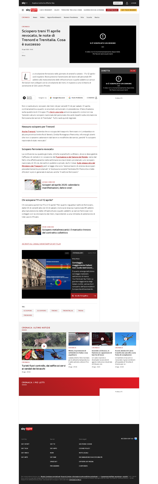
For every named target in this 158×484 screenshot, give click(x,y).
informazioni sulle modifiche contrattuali (85, 476)
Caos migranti (46, 10)
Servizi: (52, 439)
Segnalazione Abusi (75, 480)
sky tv (52, 444)
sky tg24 (24, 448)
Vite (82, 17)
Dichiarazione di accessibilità (90, 457)
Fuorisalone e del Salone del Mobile (72, 157)
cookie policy (84, 448)
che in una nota (56, 112)
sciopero (41, 311)
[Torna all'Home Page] (31, 10)
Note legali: (83, 439)
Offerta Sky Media (86, 461)
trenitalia (68, 311)
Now (52, 453)
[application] (28, 98)
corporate (83, 466)
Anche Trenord (28, 131)
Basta (97, 17)
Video (42, 17)
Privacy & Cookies (66, 476)
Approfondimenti (54, 17)
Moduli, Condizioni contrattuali (50, 476)
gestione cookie (85, 444)
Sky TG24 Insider (128, 10)
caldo (56, 10)
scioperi (28, 311)
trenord (28, 315)
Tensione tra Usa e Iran (71, 10)
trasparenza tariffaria (107, 476)
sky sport (25, 444)
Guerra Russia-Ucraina (94, 10)
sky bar (53, 457)
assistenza (118, 476)
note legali (83, 453)
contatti (125, 476)
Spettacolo (112, 10)
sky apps (53, 448)
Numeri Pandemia (71, 17)
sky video (25, 453)
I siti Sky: (24, 439)
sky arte (24, 457)
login (133, 3)
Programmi (54, 466)
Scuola (89, 17)
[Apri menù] (23, 10)
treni (80, 311)
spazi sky (53, 461)
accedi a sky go (127, 438)
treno (54, 311)
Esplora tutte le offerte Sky (43, 3)
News (35, 17)
